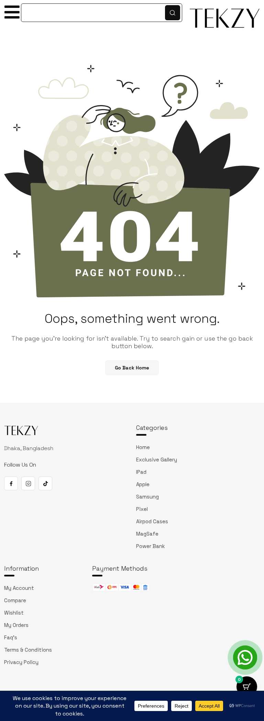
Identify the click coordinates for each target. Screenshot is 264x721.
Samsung (147, 496)
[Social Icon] (11, 483)
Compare (15, 600)
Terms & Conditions (28, 649)
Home (143, 447)
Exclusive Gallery (156, 459)
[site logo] (21, 431)
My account (19, 588)
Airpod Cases (152, 521)
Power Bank (150, 546)
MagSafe (147, 533)
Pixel (142, 509)
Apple (143, 484)
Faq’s (10, 637)
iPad (141, 472)
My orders (16, 625)
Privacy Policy (21, 662)
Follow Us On (20, 464)
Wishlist (14, 612)
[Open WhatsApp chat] (245, 657)
